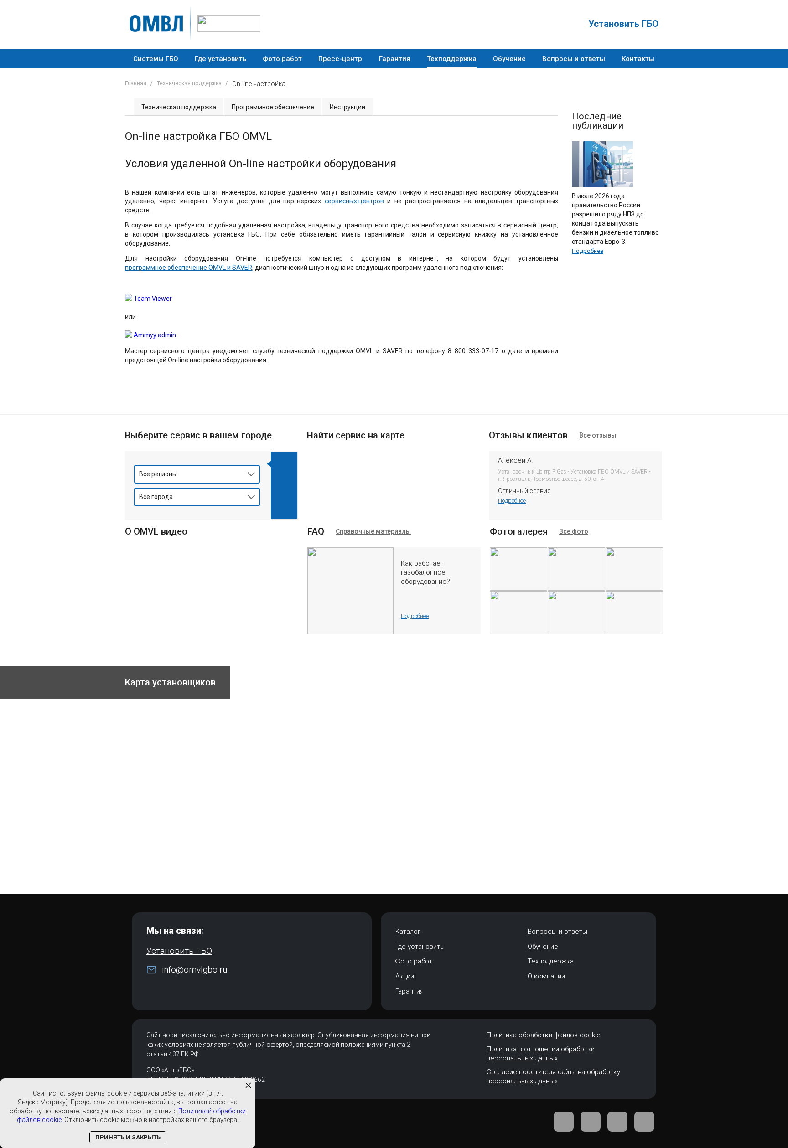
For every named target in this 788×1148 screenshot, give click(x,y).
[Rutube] (617, 1122)
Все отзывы (597, 435)
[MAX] (644, 1122)
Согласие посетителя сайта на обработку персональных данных (553, 1076)
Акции (404, 976)
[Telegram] (591, 1122)
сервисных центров (354, 201)
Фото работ (413, 961)
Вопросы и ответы (557, 931)
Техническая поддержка (189, 83)
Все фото (573, 531)
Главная (135, 83)
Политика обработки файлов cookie (544, 1035)
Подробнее (587, 250)
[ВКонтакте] (564, 1122)
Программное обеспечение (273, 107)
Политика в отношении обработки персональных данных (541, 1053)
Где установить (419, 946)
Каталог (407, 931)
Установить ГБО (623, 23)
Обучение (543, 946)
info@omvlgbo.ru (194, 969)
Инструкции (347, 107)
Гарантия (409, 991)
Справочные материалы (373, 531)
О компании (546, 976)
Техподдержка (551, 961)
